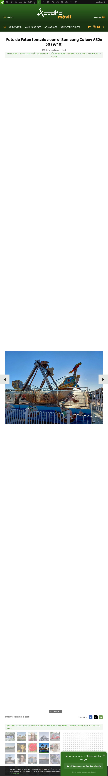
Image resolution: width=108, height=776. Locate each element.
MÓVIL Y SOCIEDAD (33, 27)
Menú (10, 17)
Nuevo (97, 17)
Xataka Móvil (54, 13)
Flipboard (89, 27)
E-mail (101, 717)
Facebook (90, 717)
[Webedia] (102, 2)
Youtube (98, 27)
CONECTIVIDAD (15, 27)
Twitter (103, 27)
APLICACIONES (51, 27)
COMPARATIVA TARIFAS (70, 27)
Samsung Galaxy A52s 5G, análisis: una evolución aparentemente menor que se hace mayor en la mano (54, 55)
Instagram (94, 27)
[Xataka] (2, 2)
